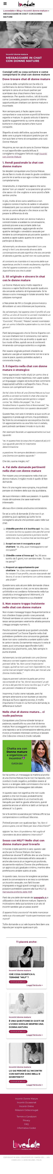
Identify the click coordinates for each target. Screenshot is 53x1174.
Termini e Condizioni (26, 1116)
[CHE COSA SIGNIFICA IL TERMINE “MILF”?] (26, 956)
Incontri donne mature (35, 10)
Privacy (26, 1120)
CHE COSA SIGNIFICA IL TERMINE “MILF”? (22, 976)
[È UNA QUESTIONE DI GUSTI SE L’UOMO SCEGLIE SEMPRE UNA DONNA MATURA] (26, 1003)
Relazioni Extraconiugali (26, 1110)
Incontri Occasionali (26, 1102)
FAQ (26, 1124)
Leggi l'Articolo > (35, 985)
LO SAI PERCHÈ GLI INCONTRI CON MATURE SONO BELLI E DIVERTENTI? (25, 1073)
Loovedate (9, 10)
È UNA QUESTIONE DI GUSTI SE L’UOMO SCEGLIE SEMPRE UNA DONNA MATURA (26, 1023)
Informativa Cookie (26, 1128)
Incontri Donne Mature (26, 1098)
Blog (19, 10)
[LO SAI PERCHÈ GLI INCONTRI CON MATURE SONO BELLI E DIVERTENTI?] (26, 1053)
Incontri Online (26, 1106)
